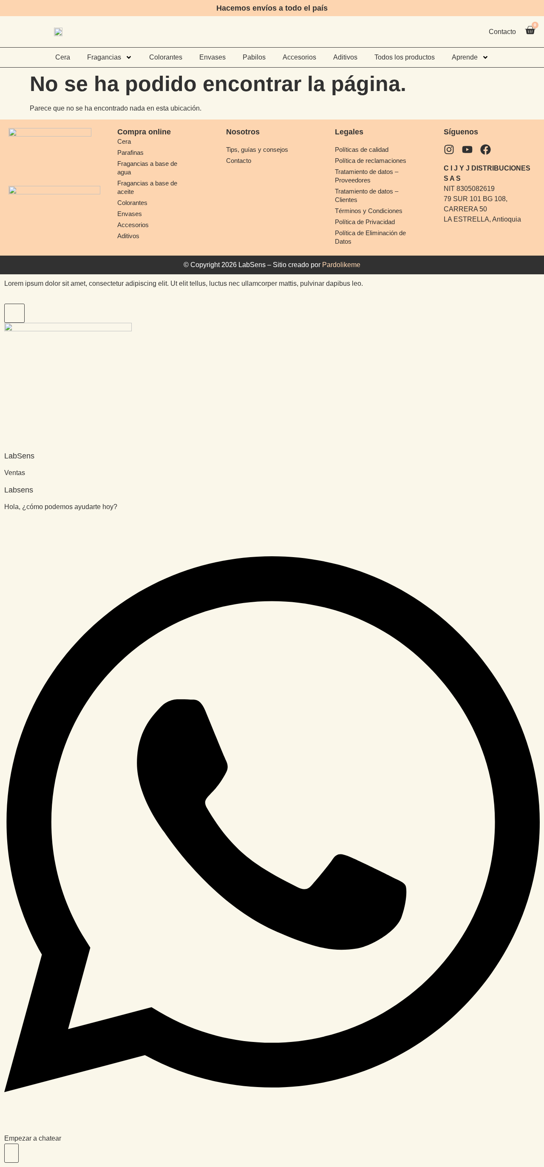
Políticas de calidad (361, 149)
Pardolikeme (341, 264)
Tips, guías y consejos (257, 149)
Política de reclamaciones (370, 160)
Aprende (465, 57)
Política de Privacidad (365, 221)
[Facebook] (485, 149)
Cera (62, 57)
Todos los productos (404, 57)
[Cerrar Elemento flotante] (14, 313)
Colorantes (165, 57)
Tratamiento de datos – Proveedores (366, 176)
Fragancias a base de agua (147, 168)
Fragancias (104, 57)
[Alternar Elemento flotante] (11, 1153)
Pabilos (254, 57)
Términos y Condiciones (368, 210)
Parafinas (130, 152)
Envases (212, 57)
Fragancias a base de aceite (147, 187)
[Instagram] (449, 149)
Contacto (238, 160)
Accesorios (299, 57)
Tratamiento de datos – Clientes (366, 195)
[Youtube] (467, 149)
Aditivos (345, 57)
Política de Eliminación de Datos (370, 237)
